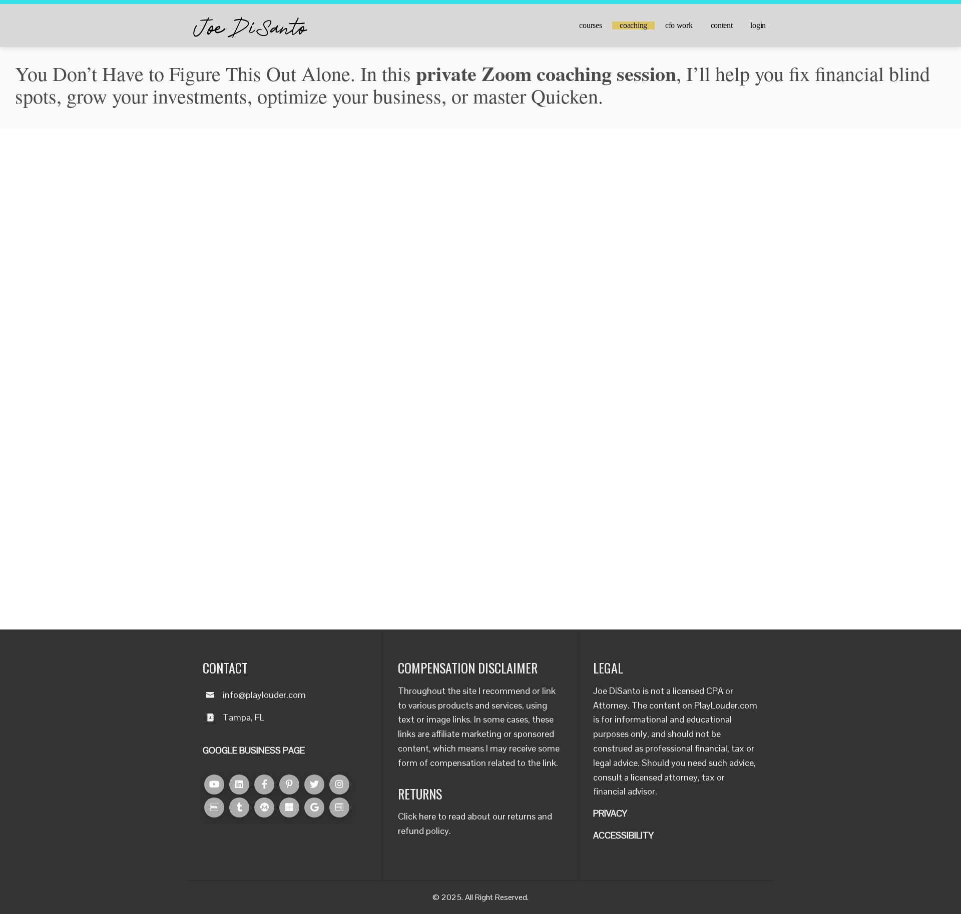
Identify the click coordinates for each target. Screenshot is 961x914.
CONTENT (722, 26)
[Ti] (239, 808)
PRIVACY (610, 813)
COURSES (590, 26)
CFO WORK (679, 26)
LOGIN (758, 26)
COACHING (633, 26)
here (427, 816)
